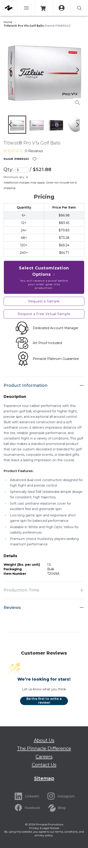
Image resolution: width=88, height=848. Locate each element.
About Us (44, 740)
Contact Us (44, 764)
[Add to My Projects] (34, 159)
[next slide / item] (82, 126)
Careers (44, 756)
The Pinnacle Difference (44, 748)
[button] (17, 125)
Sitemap (44, 778)
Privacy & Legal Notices (44, 828)
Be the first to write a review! (44, 701)
